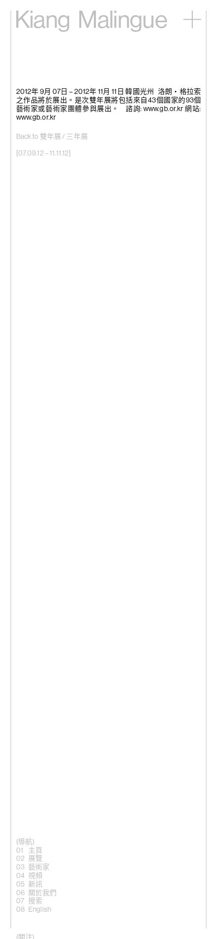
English (39, 909)
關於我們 (42, 893)
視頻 (35, 875)
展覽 (35, 858)
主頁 (35, 850)
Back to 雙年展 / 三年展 (52, 136)
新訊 (35, 884)
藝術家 (38, 867)
